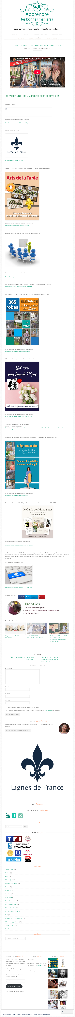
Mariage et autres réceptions (12, 911)
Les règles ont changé (11, 904)
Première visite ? (57, 35)
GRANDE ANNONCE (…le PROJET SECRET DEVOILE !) (37, 45)
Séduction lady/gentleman (12, 922)
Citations (7, 876)
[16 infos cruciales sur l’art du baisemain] (63, 995)
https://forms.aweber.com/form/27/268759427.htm (19, 545)
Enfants (7, 887)
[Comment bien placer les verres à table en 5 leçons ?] (53, 995)
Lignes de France (52, 38)
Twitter (28, 597)
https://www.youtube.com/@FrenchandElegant (17, 123)
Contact (14, 35)
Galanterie (8, 894)
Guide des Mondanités (40, 35)
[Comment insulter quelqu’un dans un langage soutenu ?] (63, 974)
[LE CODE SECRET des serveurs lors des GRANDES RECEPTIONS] (37, 628)
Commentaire (9, 668)
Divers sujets (8, 880)
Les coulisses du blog (44, 649)
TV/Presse (21, 38)
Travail (7, 929)
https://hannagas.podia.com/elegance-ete (16, 495)
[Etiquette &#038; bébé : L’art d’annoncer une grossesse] (15, 628)
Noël (6, 915)
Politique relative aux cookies (44, 1014)
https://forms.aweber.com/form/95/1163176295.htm (18, 286)
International (8, 897)
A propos (25, 35)
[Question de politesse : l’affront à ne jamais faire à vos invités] (53, 984)
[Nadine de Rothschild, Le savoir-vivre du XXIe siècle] (63, 1005)
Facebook (21, 597)
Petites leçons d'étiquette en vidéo (14, 918)
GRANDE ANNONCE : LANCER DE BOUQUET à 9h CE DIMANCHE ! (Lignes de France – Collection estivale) (58, 638)
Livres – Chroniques (10, 908)
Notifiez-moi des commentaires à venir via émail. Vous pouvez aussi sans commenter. (35, 710)
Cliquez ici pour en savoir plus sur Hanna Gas (18, 730)
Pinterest (41, 597)
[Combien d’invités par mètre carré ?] (53, 974)
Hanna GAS (28, 48)
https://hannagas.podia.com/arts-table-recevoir (17, 225)
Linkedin (34, 597)
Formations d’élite (35, 38)
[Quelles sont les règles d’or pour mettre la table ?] (53, 1005)
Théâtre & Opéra (9, 925)
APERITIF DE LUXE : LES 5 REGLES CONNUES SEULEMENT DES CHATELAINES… (51, 659)
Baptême (7, 873)
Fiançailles (8, 890)
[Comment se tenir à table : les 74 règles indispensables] (63, 984)
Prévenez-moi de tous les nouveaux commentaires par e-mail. (23, 707)
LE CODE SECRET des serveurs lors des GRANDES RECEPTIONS (37, 636)
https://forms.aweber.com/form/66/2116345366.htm (18, 587)
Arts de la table (9, 869)
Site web (7, 700)
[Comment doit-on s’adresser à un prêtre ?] (53, 963)
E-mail (7, 693)
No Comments (47, 48)
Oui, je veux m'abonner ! (14, 986)
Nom (7, 687)
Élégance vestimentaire (11, 883)
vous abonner (48, 710)
